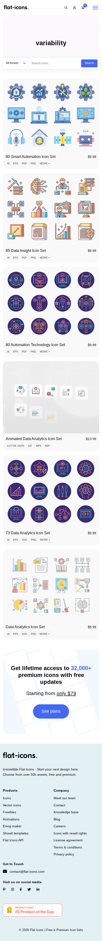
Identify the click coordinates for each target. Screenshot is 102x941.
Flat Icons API (13, 840)
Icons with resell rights (70, 833)
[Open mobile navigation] (95, 7)
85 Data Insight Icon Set (26, 251)
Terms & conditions (68, 847)
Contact (59, 805)
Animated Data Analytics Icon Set (34, 439)
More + (45, 163)
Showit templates (15, 833)
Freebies (9, 812)
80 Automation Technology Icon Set (35, 345)
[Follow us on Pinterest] (4, 890)
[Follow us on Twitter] (29, 890)
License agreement (68, 840)
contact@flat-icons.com (27, 871)
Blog (57, 819)
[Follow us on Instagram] (12, 890)
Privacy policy (64, 854)
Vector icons (12, 805)
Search (89, 63)
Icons (7, 798)
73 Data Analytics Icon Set (28, 533)
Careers (60, 826)
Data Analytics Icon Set (25, 627)
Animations (11, 819)
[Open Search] (66, 7)
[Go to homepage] (16, 7)
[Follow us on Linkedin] (38, 890)
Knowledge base (66, 812)
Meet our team (65, 798)
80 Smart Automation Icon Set (31, 157)
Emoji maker (12, 826)
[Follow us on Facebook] (21, 890)
